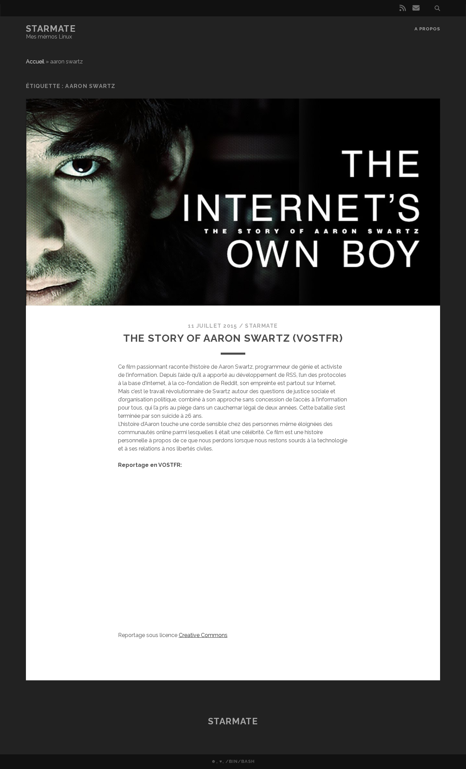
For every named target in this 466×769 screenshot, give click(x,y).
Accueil (35, 61)
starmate (261, 326)
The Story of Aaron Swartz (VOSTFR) (233, 338)
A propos (427, 28)
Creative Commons (203, 635)
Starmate (51, 29)
